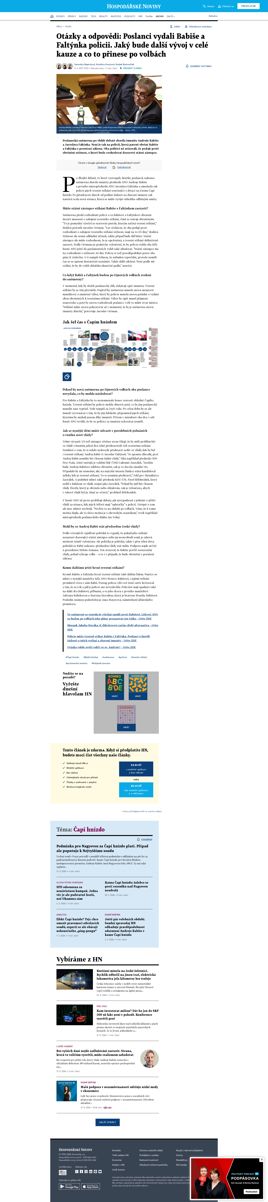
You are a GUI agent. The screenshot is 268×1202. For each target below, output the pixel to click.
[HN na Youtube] (100, 1171)
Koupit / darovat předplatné (189, 1150)
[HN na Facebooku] (81, 1171)
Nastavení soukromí (148, 1160)
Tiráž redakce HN (120, 1155)
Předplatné (248, 6)
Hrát (115, 696)
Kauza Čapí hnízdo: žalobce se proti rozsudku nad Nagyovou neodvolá (126, 886)
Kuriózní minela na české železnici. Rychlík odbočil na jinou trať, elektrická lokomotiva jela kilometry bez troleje (126, 975)
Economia (117, 1160)
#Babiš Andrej (91, 657)
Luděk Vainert (64, 1046)
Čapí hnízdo (89, 829)
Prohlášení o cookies (149, 1155)
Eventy (179, 1155)
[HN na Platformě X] (76, 1171)
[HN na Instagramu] (86, 1171)
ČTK (133, 130)
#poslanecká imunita (76, 663)
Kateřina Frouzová (105, 64)
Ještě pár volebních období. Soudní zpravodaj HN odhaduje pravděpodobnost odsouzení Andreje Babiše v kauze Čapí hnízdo (125, 927)
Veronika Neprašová (84, 64)
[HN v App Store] (90, 1186)
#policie (122, 657)
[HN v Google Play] (69, 1186)
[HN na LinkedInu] (90, 1171)
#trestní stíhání (139, 657)
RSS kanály (181, 1165)
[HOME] (52, 16)
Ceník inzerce (118, 1170)
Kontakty (116, 1150)
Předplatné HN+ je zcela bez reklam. (146, 811)
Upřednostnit (124, 167)
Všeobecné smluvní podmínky (153, 1165)
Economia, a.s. (78, 1154)
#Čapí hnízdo (72, 657)
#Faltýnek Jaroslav (101, 663)
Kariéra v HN (118, 1165)
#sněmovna (108, 657)
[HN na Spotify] (95, 1171)
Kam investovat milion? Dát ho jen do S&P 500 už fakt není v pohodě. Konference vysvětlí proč (128, 1015)
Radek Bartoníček (125, 64)
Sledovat (102, 167)
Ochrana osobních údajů (151, 1150)
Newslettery (182, 1160)
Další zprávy (107, 1122)
